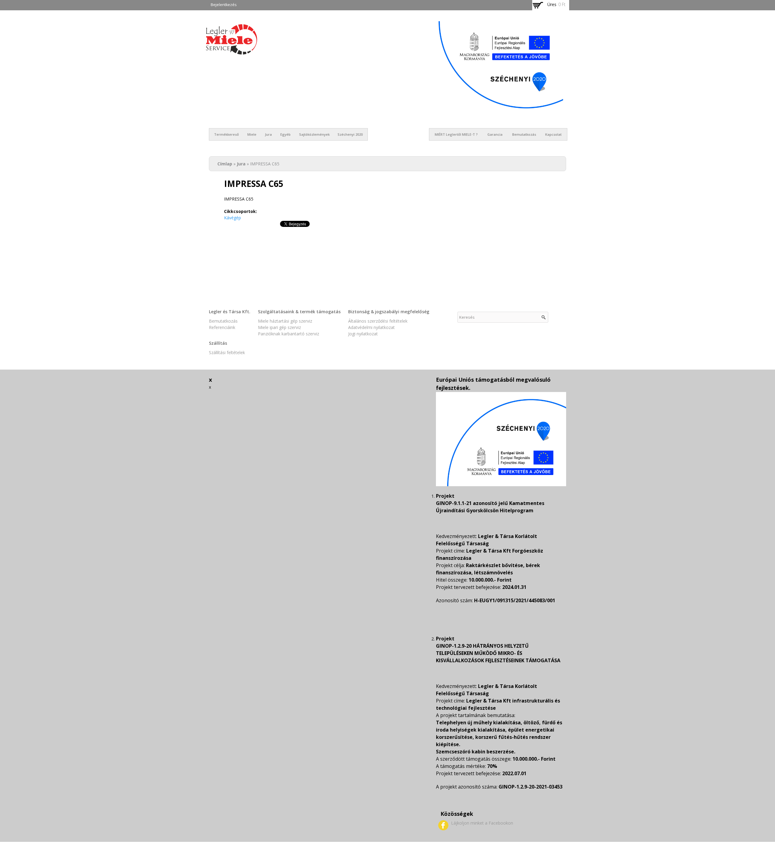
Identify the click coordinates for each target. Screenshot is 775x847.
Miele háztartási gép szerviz (285, 321)
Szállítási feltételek (227, 352)
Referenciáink (222, 327)
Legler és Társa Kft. (229, 311)
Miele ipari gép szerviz (279, 327)
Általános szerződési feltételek (377, 321)
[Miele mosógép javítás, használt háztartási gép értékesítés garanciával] (231, 51)
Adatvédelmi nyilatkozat (371, 327)
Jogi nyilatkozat (363, 334)
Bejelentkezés (224, 4)
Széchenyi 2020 (350, 134)
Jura (268, 134)
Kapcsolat (553, 134)
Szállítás (218, 343)
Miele (251, 134)
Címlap (224, 164)
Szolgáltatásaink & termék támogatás (299, 311)
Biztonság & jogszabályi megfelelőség (388, 311)
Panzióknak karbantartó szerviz (288, 334)
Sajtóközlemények (314, 134)
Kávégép (232, 218)
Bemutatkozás (524, 134)
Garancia (495, 134)
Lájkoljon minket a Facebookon (482, 823)
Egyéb (285, 134)
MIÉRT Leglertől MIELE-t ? (456, 134)
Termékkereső (226, 134)
